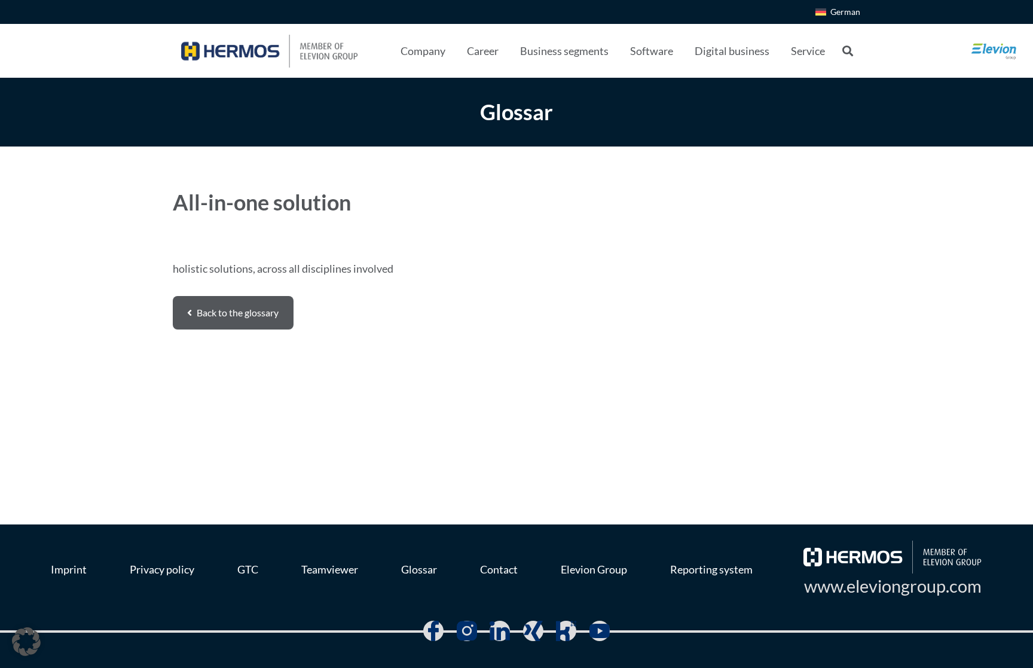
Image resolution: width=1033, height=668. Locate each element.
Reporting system (711, 569)
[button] (455, 50)
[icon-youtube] (599, 631)
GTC (247, 569)
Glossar (419, 569)
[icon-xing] (533, 631)
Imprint (69, 569)
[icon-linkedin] (500, 631)
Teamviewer (329, 569)
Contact (499, 569)
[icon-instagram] (467, 631)
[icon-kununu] (566, 631)
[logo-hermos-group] (269, 51)
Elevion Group (594, 569)
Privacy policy (162, 569)
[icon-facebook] (433, 631)
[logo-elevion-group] (994, 51)
